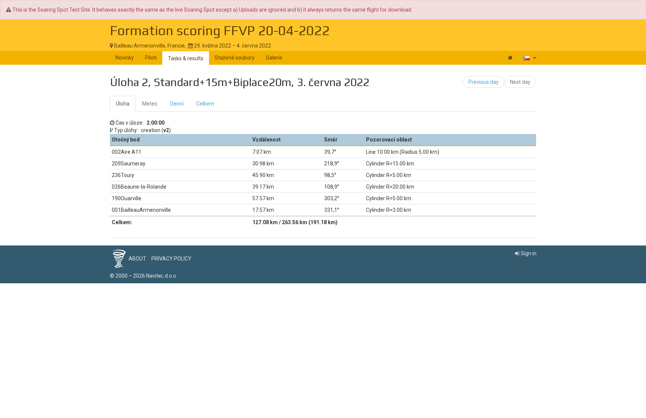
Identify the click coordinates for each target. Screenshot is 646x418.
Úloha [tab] (122, 104)
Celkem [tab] (205, 104)
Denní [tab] (177, 104)
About (137, 259)
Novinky (125, 58)
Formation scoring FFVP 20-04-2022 (220, 30)
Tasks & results (185, 58)
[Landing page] (510, 57)
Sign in (528, 253)
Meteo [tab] (149, 104)
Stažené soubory (235, 58)
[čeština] (530, 57)
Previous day (483, 82)
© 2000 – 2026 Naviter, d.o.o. (143, 276)
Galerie (274, 58)
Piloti (151, 58)
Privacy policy (171, 259)
